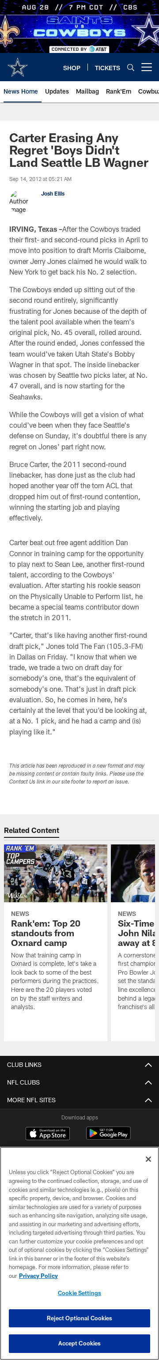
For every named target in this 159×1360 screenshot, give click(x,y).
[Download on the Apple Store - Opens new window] (47, 1134)
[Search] (130, 67)
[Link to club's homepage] (17, 64)
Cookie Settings (79, 1292)
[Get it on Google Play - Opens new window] (108, 1138)
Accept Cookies (79, 1343)
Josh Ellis (52, 193)
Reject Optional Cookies (80, 1318)
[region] (79, 1253)
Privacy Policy (38, 1275)
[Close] (148, 1159)
